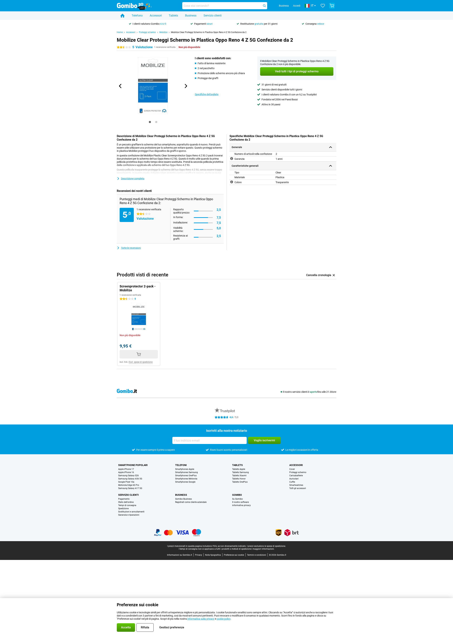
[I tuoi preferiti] (323, 5)
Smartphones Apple (184, 469)
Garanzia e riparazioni (128, 515)
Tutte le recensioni (131, 247)
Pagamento (124, 499)
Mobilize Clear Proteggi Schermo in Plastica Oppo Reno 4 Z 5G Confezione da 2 (208, 32)
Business (190, 15)
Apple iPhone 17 (126, 469)
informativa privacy (241, 505)
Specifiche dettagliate (206, 94)
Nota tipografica (213, 555)
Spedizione (123, 508)
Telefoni (181, 465)
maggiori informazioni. (263, 549)
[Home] (122, 15)
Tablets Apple (238, 469)
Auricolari (294, 478)
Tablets (173, 15)
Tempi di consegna (127, 505)
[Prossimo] (185, 86)
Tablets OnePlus (240, 482)
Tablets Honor (239, 478)
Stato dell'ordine (126, 502)
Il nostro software (240, 502)
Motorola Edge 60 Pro (128, 485)
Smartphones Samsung (186, 472)
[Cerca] (264, 6)
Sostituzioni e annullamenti (131, 511)
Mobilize (163, 32)
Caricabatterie (296, 475)
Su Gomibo (237, 499)
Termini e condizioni (256, 555)
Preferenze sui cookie (234, 555)
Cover (292, 469)
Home (120, 32)
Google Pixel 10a (126, 482)
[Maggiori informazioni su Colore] (231, 181)
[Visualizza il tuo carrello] (332, 5)
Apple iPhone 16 (126, 472)
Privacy (198, 555)
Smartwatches (296, 485)
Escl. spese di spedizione (141, 362)
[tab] (150, 122)
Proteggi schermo (147, 32)
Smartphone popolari (133, 465)
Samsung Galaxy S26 (128, 475)
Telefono (137, 15)
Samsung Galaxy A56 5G (130, 478)
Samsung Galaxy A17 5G (130, 488)
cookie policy (223, 618)
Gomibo (237, 494)
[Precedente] (120, 86)
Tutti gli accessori (297, 488)
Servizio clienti (212, 15)
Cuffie (292, 482)
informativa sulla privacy (200, 618)
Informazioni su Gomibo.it (179, 555)
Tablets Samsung (240, 472)
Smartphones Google (185, 482)
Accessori (156, 15)
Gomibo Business (183, 499)
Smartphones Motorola (186, 478)
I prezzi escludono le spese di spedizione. (266, 546)
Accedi (296, 5)
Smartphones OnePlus (186, 475)
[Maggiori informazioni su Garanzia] (231, 158)
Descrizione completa (132, 178)
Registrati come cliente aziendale (191, 502)
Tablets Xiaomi (239, 475)
